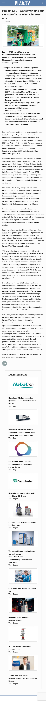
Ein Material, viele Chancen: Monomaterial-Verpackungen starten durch (20, 464)
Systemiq (23, 132)
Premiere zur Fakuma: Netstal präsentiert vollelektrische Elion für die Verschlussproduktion (21, 432)
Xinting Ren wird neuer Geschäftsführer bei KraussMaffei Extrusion (22, 678)
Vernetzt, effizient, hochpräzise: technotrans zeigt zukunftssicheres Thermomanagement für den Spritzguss (21, 556)
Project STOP (13, 357)
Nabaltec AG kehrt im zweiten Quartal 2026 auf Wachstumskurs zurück (22, 401)
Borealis (12, 132)
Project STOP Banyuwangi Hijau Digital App (27, 214)
